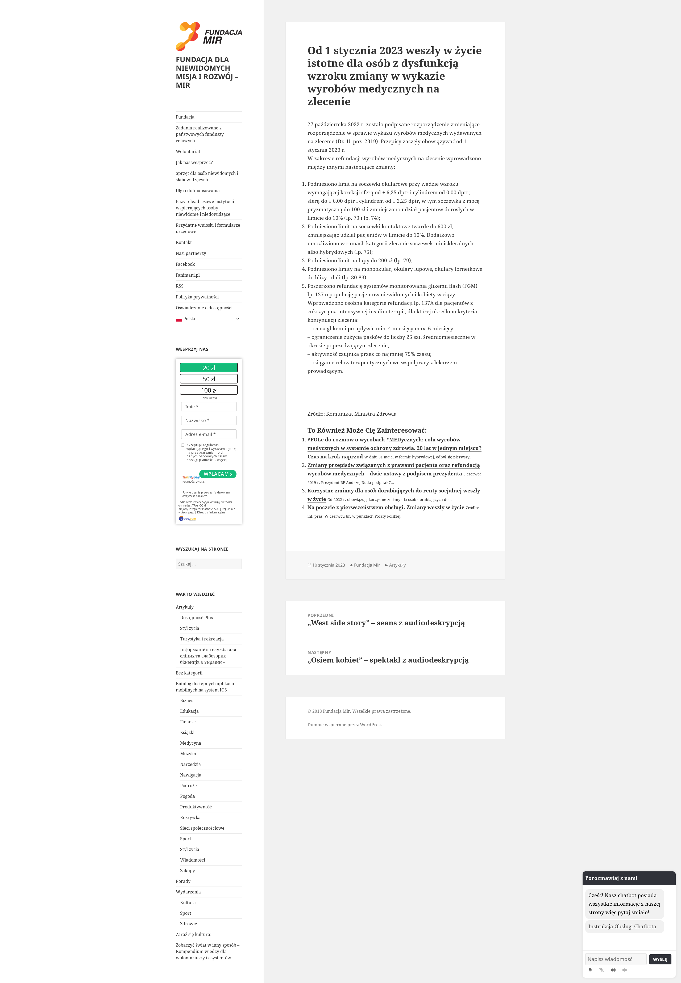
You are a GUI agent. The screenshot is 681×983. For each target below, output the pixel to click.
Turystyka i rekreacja (202, 639)
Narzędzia (190, 764)
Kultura (188, 902)
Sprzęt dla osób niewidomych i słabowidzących (207, 176)
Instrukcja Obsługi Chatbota (622, 926)
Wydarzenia (188, 892)
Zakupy (187, 871)
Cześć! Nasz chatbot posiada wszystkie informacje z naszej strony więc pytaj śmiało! (624, 904)
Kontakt (184, 242)
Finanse (188, 722)
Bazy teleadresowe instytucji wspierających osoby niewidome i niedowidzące (205, 208)
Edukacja (189, 711)
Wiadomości (192, 860)
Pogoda (187, 796)
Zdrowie (188, 924)
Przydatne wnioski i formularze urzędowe (208, 228)
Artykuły (185, 607)
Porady (183, 881)
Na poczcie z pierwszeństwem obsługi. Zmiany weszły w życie (386, 507)
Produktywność (196, 807)
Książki (187, 732)
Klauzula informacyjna (211, 512)
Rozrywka (190, 817)
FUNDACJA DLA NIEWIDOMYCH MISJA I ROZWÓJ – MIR (207, 72)
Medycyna (190, 743)
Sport (185, 839)
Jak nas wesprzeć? (194, 162)
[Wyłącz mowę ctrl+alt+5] (624, 970)
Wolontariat (188, 151)
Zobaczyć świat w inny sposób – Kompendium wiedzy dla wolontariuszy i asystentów (207, 951)
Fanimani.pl (188, 275)
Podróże (188, 785)
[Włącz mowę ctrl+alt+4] (613, 970)
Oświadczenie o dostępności (204, 308)
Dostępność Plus (196, 618)
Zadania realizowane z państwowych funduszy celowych (200, 134)
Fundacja (185, 117)
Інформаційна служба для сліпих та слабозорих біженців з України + (208, 656)
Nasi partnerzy (191, 253)
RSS (180, 286)
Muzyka (188, 754)
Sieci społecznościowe (202, 828)
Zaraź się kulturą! (193, 934)
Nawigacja (190, 775)
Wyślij (660, 959)
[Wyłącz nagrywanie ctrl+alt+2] (601, 970)
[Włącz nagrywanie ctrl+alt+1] (590, 970)
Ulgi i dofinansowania (198, 190)
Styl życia (189, 628)
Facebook (185, 264)
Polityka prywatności (197, 297)
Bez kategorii (189, 673)
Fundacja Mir (367, 565)
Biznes (186, 700)
